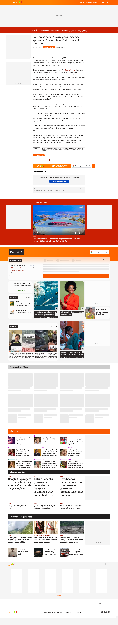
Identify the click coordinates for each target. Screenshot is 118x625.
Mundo (39, 160)
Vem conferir (19, 290)
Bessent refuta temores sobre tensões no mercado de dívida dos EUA (19, 507)
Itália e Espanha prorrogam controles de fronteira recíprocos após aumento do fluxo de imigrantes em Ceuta (44, 487)
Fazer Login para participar (59, 181)
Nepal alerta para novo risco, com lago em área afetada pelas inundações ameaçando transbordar (71, 539)
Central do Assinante (92, 2)
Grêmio (69, 436)
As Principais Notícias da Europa (42, 535)
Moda (17, 459)
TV (16, 447)
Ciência (69, 459)
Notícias (46, 160)
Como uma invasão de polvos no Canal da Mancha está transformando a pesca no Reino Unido (76, 552)
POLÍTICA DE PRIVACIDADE (73, 612)
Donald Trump (70, 70)
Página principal (17, 2)
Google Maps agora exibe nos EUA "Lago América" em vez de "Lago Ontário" (20, 483)
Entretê (44, 459)
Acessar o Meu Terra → (31, 252)
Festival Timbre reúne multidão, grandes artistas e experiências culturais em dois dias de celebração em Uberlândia (50, 552)
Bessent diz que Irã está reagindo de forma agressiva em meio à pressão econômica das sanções (71, 507)
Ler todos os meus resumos (76, 276)
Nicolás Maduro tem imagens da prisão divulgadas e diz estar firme (24, 552)
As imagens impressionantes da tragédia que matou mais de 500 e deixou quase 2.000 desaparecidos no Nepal (20, 539)
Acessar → (28, 297)
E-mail (103, 2)
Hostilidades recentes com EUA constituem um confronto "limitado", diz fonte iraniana (71, 487)
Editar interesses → (104, 260)
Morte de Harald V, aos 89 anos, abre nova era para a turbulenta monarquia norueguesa (46, 539)
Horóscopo (19, 436)
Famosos (44, 436)
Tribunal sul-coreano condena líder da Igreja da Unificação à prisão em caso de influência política (46, 507)
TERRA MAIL (81, 2)
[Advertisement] (97, 507)
